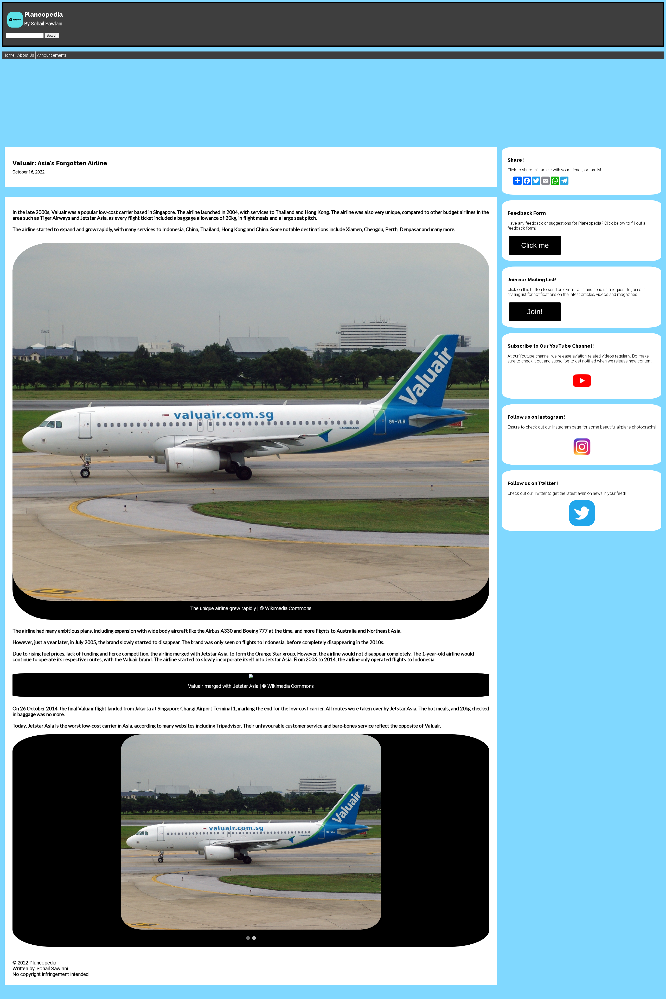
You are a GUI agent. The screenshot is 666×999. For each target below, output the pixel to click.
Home (9, 55)
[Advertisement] (333, 102)
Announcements (52, 55)
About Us (25, 55)
